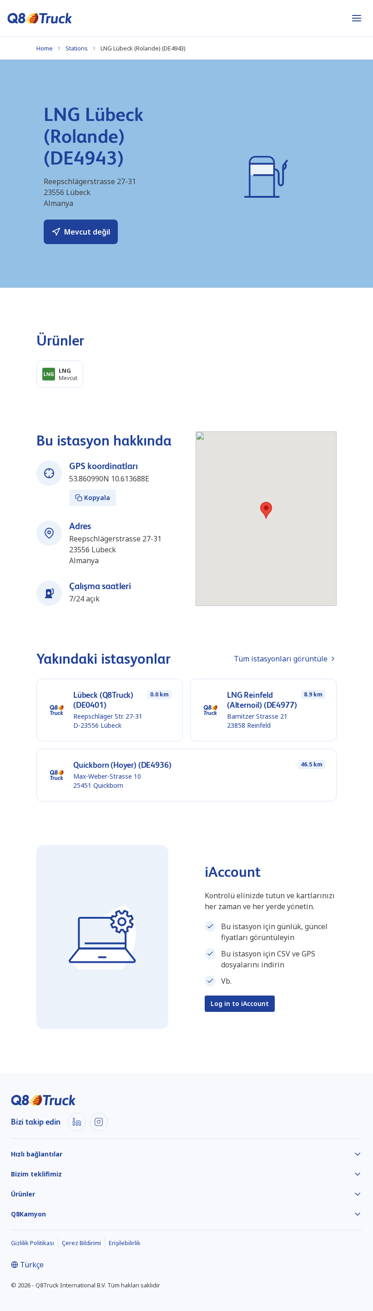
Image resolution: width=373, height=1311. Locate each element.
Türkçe (32, 1265)
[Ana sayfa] (39, 18)
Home (44, 48)
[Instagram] (99, 1122)
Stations (77, 48)
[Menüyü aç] (357, 18)
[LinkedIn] (77, 1122)
